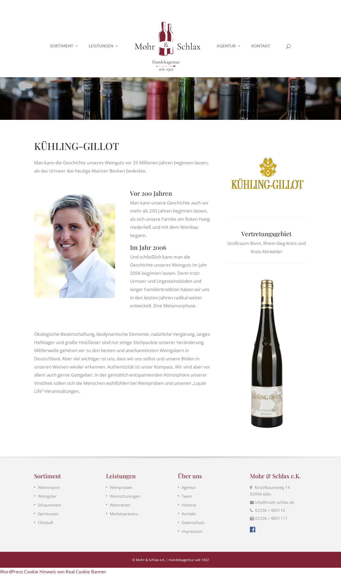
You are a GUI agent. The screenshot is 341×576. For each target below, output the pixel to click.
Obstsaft (45, 522)
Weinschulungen (125, 496)
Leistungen (101, 46)
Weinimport (49, 487)
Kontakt (260, 46)
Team (187, 496)
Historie (189, 505)
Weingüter (47, 496)
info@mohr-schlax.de (274, 502)
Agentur (226, 46)
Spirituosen (48, 513)
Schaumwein (49, 505)
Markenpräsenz (124, 513)
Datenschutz (193, 522)
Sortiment (61, 46)
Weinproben (121, 487)
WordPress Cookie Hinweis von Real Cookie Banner (53, 572)
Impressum (192, 531)
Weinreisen (120, 505)
